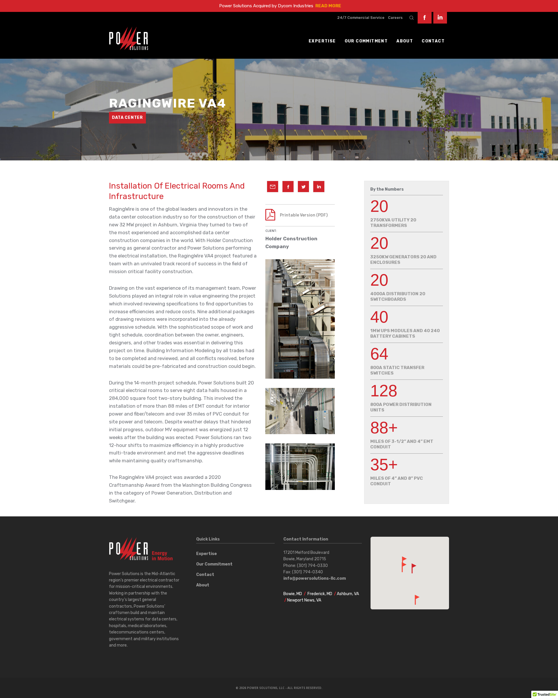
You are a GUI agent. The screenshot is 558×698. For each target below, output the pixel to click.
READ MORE (328, 5)
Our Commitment (214, 564)
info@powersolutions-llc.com (314, 578)
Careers (395, 17)
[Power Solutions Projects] (272, 186)
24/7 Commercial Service (360, 17)
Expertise (206, 553)
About (202, 585)
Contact (205, 574)
